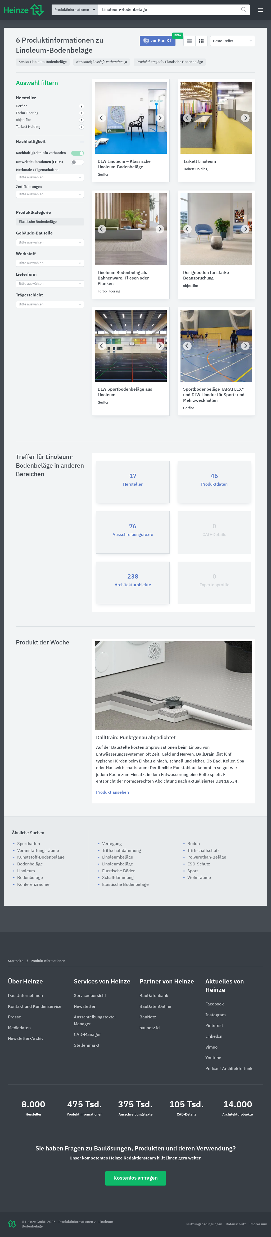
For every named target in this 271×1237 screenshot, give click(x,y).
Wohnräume (199, 878)
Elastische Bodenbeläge (125, 885)
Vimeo (211, 1047)
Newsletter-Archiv (25, 1039)
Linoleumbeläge (117, 857)
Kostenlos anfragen (136, 1178)
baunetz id (149, 1028)
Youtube (213, 1058)
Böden (193, 844)
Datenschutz (236, 1224)
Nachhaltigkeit (31, 142)
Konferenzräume (33, 885)
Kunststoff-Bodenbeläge (41, 857)
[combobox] (174, 9)
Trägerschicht (29, 295)
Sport (192, 871)
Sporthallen (28, 844)
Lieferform (26, 275)
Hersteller (26, 98)
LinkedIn (213, 1037)
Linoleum (26, 871)
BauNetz (147, 1017)
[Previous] (102, 118)
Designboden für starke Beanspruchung (206, 276)
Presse (14, 1017)
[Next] (160, 118)
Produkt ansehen (112, 793)
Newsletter (85, 1007)
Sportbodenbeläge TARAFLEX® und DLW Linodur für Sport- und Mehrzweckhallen (214, 395)
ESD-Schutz (198, 864)
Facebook (214, 1004)
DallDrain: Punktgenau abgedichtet (136, 737)
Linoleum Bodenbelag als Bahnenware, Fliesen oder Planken (123, 278)
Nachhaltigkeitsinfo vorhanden (41, 153)
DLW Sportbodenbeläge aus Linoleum (125, 392)
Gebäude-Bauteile (34, 233)
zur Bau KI (163, 39)
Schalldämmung (118, 878)
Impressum (258, 1224)
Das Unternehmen (25, 996)
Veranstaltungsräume (38, 851)
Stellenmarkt (87, 1046)
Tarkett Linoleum (199, 162)
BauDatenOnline (155, 1007)
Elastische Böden (119, 871)
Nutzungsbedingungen (204, 1224)
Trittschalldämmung (121, 851)
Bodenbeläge (30, 864)
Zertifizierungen (29, 187)
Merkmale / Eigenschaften (37, 170)
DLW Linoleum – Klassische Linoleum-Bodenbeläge (124, 164)
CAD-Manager (87, 1035)
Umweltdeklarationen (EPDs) (39, 162)
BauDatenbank (153, 996)
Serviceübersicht (90, 996)
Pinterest (214, 1026)
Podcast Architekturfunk (228, 1069)
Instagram (215, 1015)
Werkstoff (26, 254)
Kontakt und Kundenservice (34, 1007)
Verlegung (112, 844)
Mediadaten (19, 1028)
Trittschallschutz (203, 851)
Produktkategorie (33, 213)
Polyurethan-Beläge (206, 857)
